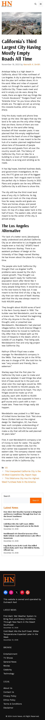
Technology (8, 673)
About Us (7, 688)
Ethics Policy (9, 700)
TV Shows (8, 658)
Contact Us (8, 692)
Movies (6, 666)
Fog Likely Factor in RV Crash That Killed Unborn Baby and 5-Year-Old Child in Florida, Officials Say (22, 547)
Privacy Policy (9, 696)
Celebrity (7, 669)
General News (9, 662)
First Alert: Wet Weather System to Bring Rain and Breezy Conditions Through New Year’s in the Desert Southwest (22, 514)
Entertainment (10, 654)
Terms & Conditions (12, 704)
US (6, 468)
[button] (35, 4)
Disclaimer (8, 708)
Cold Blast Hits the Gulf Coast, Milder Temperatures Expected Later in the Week (21, 525)
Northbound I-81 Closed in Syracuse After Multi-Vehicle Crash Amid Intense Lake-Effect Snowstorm (22, 535)
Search (7, 496)
